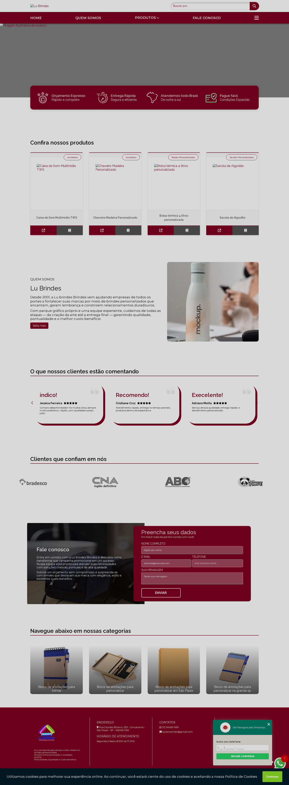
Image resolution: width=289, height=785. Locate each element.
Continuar (272, 776)
